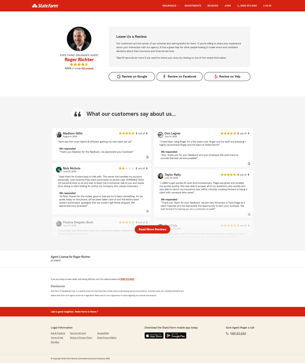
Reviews (212, 5)
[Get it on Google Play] (175, 335)
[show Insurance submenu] (177, 5)
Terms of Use (57, 338)
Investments (193, 5)
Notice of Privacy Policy (81, 338)
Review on (134, 76)
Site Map (55, 342)
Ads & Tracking (58, 333)
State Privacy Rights (106, 338)
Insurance (169, 5)
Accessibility (103, 333)
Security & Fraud (78, 333)
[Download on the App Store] (154, 335)
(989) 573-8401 (248, 5)
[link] (45, 6)
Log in (267, 5)
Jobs (227, 5)
